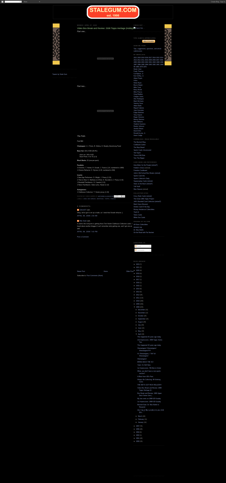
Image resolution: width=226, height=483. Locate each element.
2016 (154, 57)
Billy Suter (83, 221)
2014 (161, 57)
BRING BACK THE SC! (145, 362)
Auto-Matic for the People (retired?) (145, 165)
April (139, 334)
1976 (145, 67)
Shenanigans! (142, 359)
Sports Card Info (139, 176)
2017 (150, 57)
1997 (135, 64)
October (141, 316)
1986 (137, 67)
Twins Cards (138, 215)
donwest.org (138, 227)
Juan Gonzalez (139, 110)
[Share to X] (119, 196)
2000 (154, 62)
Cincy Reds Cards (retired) (143, 196)
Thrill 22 (136, 212)
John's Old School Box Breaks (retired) (147, 173)
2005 (135, 62)
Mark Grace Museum (141, 204)
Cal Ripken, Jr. (139, 74)
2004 (139, 62)
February (141, 419)
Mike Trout (137, 87)
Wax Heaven (138, 189)
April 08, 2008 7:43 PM (87, 232)
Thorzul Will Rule (139, 155)
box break (92, 198)
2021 (135, 57)
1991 (158, 64)
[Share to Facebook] (122, 196)
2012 (139, 60)
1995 (143, 64)
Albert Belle (137, 106)
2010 (147, 60)
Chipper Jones (138, 96)
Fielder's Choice (139, 168)
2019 (143, 57)
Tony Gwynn (138, 115)
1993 (150, 64)
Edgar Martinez (139, 112)
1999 (158, 62)
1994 (147, 64)
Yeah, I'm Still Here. (144, 365)
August (140, 322)
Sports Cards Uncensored (142, 150)
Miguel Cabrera (139, 108)
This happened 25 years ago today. (149, 337)
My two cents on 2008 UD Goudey (149, 398)
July (139, 325)
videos (113, 198)
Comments (140, 250)
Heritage (100, 198)
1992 (154, 64)
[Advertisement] (94, 254)
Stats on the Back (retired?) (143, 184)
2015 (158, 57)
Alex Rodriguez (139, 99)
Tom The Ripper (139, 158)
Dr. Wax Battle (138, 230)
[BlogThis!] (117, 196)
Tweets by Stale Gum (59, 74)
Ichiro (135, 80)
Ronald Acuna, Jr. (140, 133)
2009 (150, 60)
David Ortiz (137, 131)
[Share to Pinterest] (124, 196)
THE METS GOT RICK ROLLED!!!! (149, 385)
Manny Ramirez (139, 119)
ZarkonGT (82, 210)
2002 (147, 62)
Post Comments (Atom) (95, 275)
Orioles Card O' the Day (142, 207)
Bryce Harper (138, 85)
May (139, 331)
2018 (147, 57)
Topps (107, 198)
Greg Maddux (138, 94)
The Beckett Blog (139, 142)
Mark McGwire (138, 101)
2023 (138, 264)
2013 (135, 60)
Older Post (130, 271)
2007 (158, 60)
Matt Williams (138, 122)
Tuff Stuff (137, 186)
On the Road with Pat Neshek (144, 232)
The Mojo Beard (139, 147)
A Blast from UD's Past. (145, 376)
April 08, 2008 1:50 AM (87, 216)
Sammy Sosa (138, 103)
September (142, 319)
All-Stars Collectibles (141, 224)
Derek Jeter (137, 69)
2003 (143, 62)
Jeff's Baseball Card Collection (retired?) (147, 201)
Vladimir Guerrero (139, 124)
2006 (161, 60)
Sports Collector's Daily (141, 178)
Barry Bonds (138, 89)
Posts (138, 246)
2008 (85, 198)
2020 (139, 57)
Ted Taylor (137, 153)
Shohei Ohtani (138, 128)
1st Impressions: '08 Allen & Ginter (149, 368)
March (140, 416)
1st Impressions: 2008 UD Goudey (149, 401)
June (140, 328)
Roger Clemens (139, 117)
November (141, 313)
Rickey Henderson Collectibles (144, 209)
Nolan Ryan (137, 83)
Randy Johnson (139, 126)
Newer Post (81, 271)
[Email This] (115, 196)
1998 (161, 62)
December (141, 310)
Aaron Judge (138, 135)
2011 (143, 60)
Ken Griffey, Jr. (139, 76)
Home (106, 271)
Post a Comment (83, 237)
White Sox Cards (139, 217)
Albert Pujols (138, 78)
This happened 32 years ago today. (149, 345)
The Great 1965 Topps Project (144, 199)
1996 (139, 64)
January (141, 422)
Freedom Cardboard (140, 170)
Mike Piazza (138, 92)
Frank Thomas (138, 71)
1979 (141, 67)
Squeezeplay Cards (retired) (143, 181)
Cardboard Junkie (139, 145)
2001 (150, 62)
